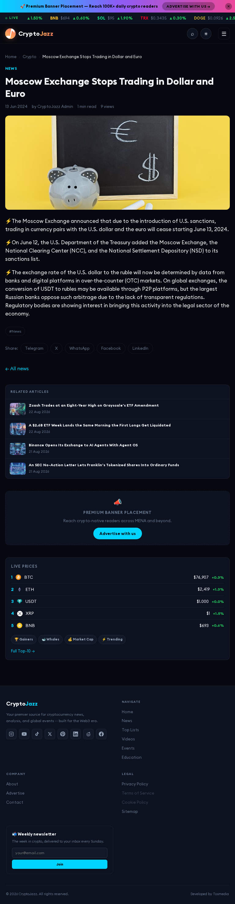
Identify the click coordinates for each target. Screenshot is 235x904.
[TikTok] (37, 734)
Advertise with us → (188, 6)
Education (132, 757)
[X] (50, 734)
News (127, 720)
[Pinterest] (63, 734)
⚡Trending (112, 639)
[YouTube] (24, 734)
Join (59, 864)
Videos (128, 738)
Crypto (29, 56)
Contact (14, 802)
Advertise (15, 793)
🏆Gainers (23, 639)
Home (11, 56)
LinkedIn (140, 348)
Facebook (111, 348)
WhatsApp (79, 348)
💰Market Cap (80, 639)
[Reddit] (88, 734)
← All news (17, 368)
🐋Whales (50, 639)
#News (15, 331)
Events (128, 748)
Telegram (34, 348)
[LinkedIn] (75, 734)
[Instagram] (11, 734)
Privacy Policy (135, 783)
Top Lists (130, 729)
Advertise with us (117, 533)
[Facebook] (101, 734)
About (12, 783)
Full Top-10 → (23, 650)
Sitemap (130, 811)
